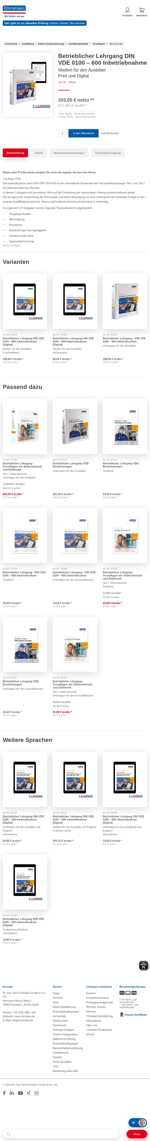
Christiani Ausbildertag (99, 1016)
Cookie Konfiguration (65, 1034)
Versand (58, 997)
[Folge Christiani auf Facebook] (4, 1093)
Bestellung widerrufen (65, 1070)
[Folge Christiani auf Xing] (28, 1093)
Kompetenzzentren (97, 997)
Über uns (91, 1025)
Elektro (54, 23)
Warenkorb (141, 15)
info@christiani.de (22, 1020)
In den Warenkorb (83, 133)
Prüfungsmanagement (99, 1002)
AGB (56, 1002)
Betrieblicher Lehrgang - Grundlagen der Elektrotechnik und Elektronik (22, 466)
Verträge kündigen (63, 1029)
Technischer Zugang (108, 152)
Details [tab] (39, 152)
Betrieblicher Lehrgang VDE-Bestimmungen (71, 465)
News (56, 993)
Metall (64, 23)
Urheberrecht (60, 1052)
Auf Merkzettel (110, 133)
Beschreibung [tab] (15, 152)
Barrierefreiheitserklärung (68, 1048)
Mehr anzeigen (11, 245)
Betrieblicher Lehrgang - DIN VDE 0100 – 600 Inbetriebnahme (124, 340)
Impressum (59, 1025)
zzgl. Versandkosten (128, 1001)
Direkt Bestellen (62, 1061)
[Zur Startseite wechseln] (14, 7)
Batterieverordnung (64, 1038)
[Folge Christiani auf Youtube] (20, 1093)
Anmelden (127, 15)
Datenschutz (60, 1020)
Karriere (91, 993)
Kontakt (57, 1057)
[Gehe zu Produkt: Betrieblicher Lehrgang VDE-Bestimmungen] (74, 426)
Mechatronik (77, 23)
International (93, 1020)
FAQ (55, 1066)
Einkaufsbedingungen (65, 1043)
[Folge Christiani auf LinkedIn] (12, 1093)
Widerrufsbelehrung (64, 1006)
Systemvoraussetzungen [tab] (69, 152)
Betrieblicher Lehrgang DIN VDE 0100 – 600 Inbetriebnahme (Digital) (23, 341)
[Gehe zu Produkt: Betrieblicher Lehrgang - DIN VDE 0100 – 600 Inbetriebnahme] (125, 301)
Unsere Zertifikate (135, 1014)
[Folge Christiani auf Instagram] (36, 1093)
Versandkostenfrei (84, 113)
